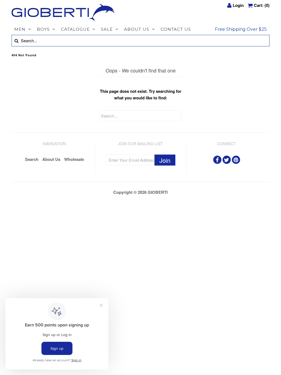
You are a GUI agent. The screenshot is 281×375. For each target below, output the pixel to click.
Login (238, 5)
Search (31, 159)
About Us (136, 29)
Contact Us (176, 29)
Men (20, 29)
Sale (107, 29)
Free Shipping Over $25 (241, 29)
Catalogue (75, 29)
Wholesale (74, 159)
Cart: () (261, 5)
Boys (43, 29)
